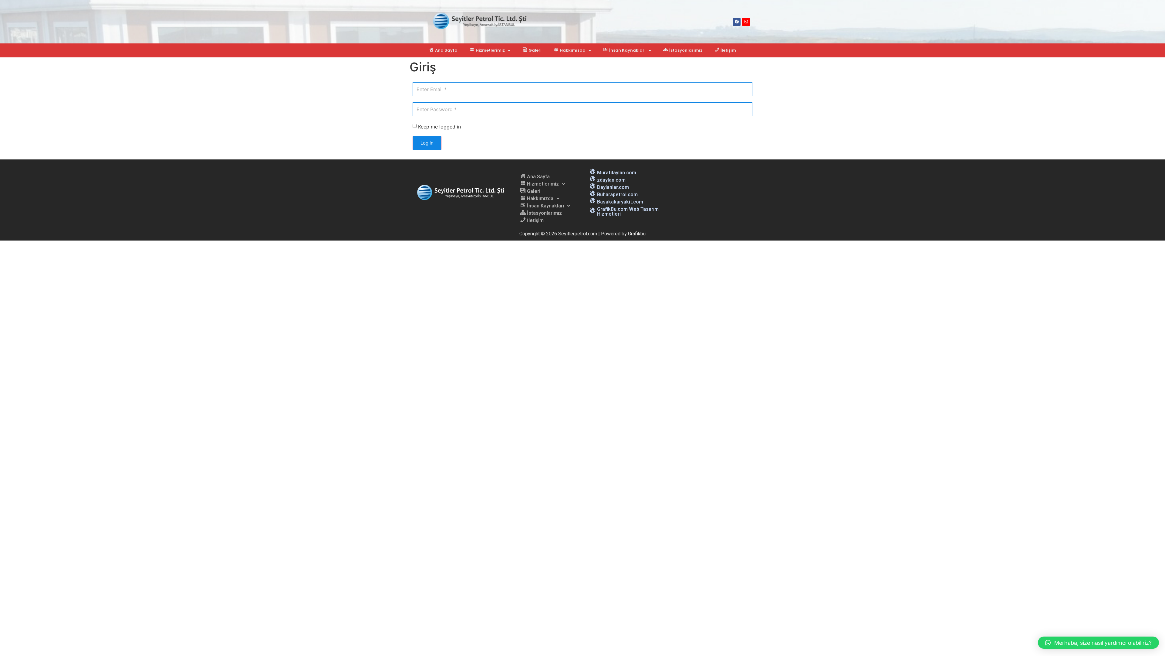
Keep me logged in (439, 126)
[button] (1098, 643)
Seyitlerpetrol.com (577, 234)
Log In (427, 143)
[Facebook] (737, 22)
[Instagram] (746, 22)
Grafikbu (637, 234)
